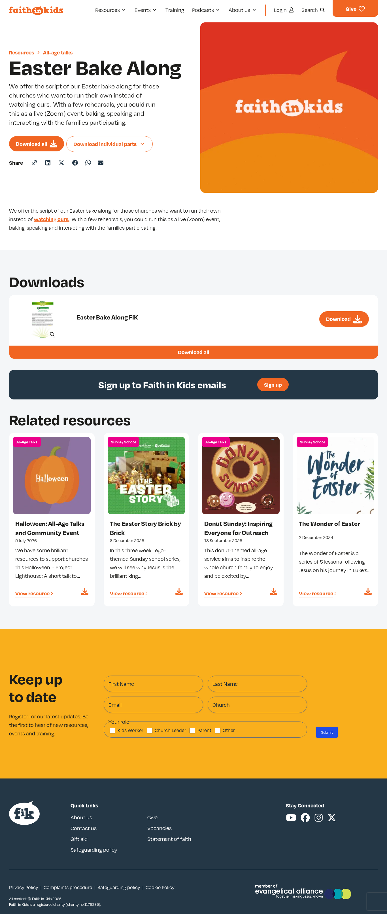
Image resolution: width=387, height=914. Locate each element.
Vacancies (159, 828)
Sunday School (123, 442)
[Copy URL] (34, 162)
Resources (21, 52)
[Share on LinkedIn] (47, 162)
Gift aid (79, 839)
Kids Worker (130, 730)
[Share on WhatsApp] (88, 162)
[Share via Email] (101, 163)
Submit (327, 732)
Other (229, 730)
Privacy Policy (23, 887)
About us (81, 817)
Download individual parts (105, 144)
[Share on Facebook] (75, 162)
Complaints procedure (68, 887)
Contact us (84, 828)
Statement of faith (169, 839)
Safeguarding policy (94, 850)
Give (152, 817)
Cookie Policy (160, 887)
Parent (204, 730)
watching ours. (51, 219)
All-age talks (58, 52)
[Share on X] (61, 162)
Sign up (273, 384)
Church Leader (170, 730)
